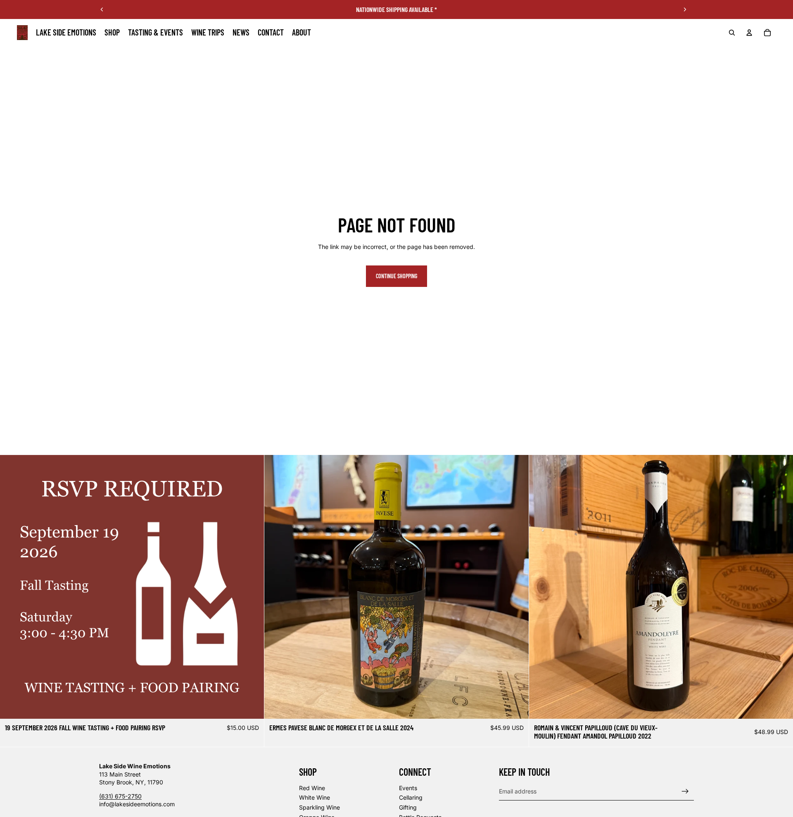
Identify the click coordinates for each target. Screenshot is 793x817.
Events (408, 787)
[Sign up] (685, 791)
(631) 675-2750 (120, 796)
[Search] (732, 33)
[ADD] (251, 706)
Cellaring (411, 797)
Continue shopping (396, 275)
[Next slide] (685, 9)
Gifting (408, 807)
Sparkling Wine (319, 807)
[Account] (749, 33)
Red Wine (312, 787)
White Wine (314, 797)
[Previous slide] (102, 9)
